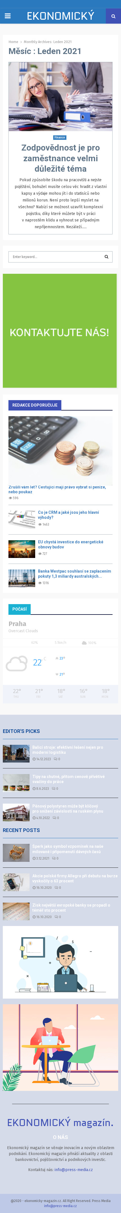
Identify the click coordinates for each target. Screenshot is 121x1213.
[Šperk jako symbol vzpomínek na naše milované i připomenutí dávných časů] (16, 853)
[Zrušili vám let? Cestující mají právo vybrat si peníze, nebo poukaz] (60, 451)
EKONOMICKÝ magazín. (60, 23)
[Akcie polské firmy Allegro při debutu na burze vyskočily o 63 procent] (16, 882)
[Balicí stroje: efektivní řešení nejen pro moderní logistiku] (16, 754)
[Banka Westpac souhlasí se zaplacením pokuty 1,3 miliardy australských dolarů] (21, 578)
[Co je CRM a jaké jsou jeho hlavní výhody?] (21, 519)
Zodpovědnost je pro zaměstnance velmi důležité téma (60, 158)
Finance (60, 137)
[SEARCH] (106, 257)
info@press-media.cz (74, 1169)
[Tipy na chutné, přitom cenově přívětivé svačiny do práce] (16, 783)
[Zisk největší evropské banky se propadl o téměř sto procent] (16, 911)
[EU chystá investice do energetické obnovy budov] (21, 549)
